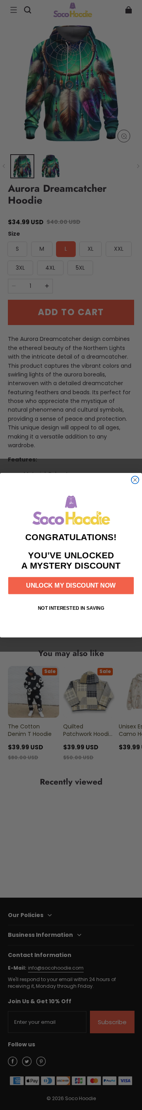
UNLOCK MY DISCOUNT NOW (71, 585)
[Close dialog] (135, 480)
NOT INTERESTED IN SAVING (71, 608)
